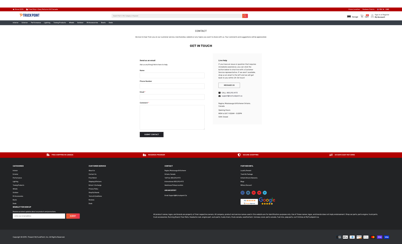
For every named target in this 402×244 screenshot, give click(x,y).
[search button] (245, 16)
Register (386, 15)
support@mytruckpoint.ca (232, 96)
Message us (229, 85)
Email (142, 92)
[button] (352, 15)
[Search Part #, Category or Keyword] (179, 16)
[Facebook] (243, 193)
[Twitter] (265, 193)
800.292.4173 (232, 93)
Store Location (354, 9)
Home (196, 26)
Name (142, 70)
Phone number (146, 81)
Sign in (378, 15)
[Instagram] (248, 193)
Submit (73, 216)
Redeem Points (368, 9)
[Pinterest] (254, 193)
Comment (144, 103)
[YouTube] (259, 193)
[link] (60, 155)
